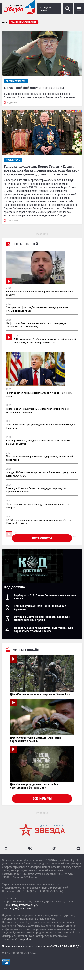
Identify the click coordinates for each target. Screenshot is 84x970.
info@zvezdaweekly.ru (25, 905)
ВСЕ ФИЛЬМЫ (42, 798)
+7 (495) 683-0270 (20, 908)
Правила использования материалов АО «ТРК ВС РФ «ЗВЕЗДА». (41, 946)
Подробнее (25, 939)
